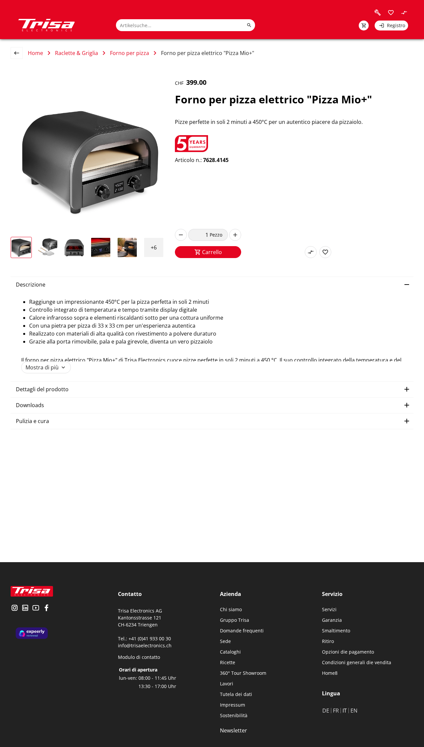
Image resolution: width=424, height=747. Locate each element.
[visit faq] (378, 13)
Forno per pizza (129, 53)
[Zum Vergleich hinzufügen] (311, 252)
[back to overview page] (19, 53)
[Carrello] (363, 25)
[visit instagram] (15, 609)
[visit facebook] (46, 609)
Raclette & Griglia (76, 53)
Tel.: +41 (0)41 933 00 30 (144, 638)
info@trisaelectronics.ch (145, 645)
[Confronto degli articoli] (404, 13)
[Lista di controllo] (391, 13)
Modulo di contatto (139, 657)
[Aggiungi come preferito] (325, 252)
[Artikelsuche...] (249, 25)
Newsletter (233, 730)
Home (35, 53)
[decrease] (181, 235)
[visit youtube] (36, 609)
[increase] (235, 235)
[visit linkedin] (25, 609)
